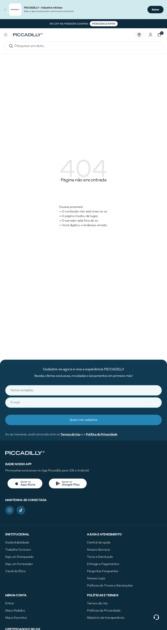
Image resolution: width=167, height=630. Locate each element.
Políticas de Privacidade (103, 610)
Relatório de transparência (105, 618)
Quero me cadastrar (84, 420)
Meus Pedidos (15, 610)
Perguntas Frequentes (102, 571)
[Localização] (139, 35)
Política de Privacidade (101, 434)
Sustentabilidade (17, 542)
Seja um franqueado (19, 557)
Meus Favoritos (16, 618)
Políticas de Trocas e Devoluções (110, 585)
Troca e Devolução (100, 557)
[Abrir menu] (5, 35)
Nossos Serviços (98, 550)
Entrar (9, 603)
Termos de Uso (70, 434)
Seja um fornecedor (19, 564)
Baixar (155, 9)
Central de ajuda (98, 542)
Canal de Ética (15, 571)
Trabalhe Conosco (18, 550)
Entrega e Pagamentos (103, 564)
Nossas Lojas (96, 578)
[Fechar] (5, 9)
